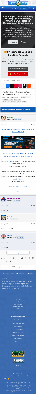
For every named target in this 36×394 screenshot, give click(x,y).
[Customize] (22, 373)
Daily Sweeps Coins (18, 329)
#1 (34, 124)
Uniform (16, 373)
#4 (34, 242)
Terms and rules (15, 376)
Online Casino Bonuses (18, 335)
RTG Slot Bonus (18, 338)
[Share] (31, 124)
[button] (2, 8)
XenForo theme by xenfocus (19, 391)
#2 (34, 205)
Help (5, 379)
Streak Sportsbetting (18, 342)
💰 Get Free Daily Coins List (18, 74)
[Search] (34, 8)
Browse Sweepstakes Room (18, 68)
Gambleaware (18, 304)
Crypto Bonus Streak (18, 332)
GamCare (18, 302)
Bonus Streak (18, 320)
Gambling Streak (18, 326)
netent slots (17, 99)
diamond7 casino (25, 97)
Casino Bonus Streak (18, 323)
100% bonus (8, 161)
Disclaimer (18, 299)
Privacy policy (25, 376)
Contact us (7, 376)
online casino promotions (10, 101)
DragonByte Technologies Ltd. (24, 387)
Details (18, 388)
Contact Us (18, 308)
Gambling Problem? (18, 306)
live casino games (8, 99)
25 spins (18, 179)
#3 (34, 224)
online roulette (22, 101)
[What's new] (30, 8)
